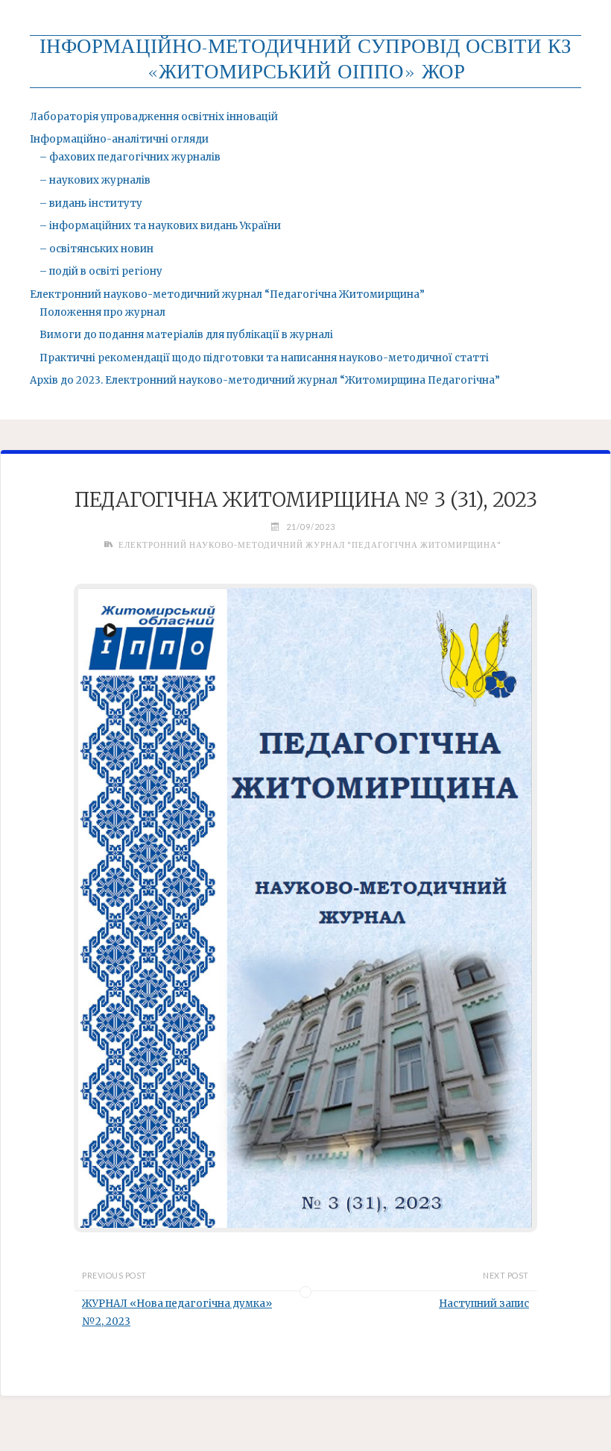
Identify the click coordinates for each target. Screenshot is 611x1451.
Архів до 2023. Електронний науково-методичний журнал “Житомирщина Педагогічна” (265, 380)
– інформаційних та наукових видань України (160, 225)
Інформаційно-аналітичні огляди (119, 139)
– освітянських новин (96, 249)
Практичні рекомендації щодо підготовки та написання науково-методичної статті (264, 358)
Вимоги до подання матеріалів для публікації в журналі (186, 334)
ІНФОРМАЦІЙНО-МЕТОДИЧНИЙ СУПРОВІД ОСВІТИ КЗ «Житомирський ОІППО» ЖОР (305, 61)
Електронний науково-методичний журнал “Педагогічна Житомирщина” (227, 294)
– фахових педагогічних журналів (130, 157)
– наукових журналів (95, 180)
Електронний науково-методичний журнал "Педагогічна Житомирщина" (309, 544)
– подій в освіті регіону (100, 271)
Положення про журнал (102, 312)
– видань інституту (90, 203)
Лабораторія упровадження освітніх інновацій (154, 116)
